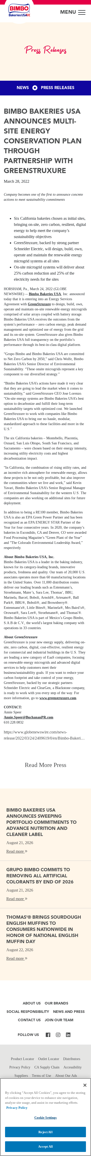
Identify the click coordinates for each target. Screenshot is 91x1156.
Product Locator (22, 1059)
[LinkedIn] (68, 1035)
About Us (32, 1004)
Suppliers (21, 1076)
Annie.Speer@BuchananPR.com (28, 717)
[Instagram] (58, 1035)
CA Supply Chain (46, 1067)
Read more (15, 851)
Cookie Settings (45, 1117)
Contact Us (29, 1020)
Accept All (45, 1146)
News (23, 88)
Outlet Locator (48, 1059)
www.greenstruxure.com (57, 698)
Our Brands (56, 1004)
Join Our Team (59, 1020)
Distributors (71, 1059)
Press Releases (57, 88)
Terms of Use (41, 1076)
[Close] (84, 1085)
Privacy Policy (19, 1067)
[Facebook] (48, 1035)
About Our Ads (66, 1076)
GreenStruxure (39, 304)
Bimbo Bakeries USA (45, 294)
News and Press (69, 1012)
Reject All (45, 1132)
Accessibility (72, 1067)
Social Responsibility (28, 1012)
